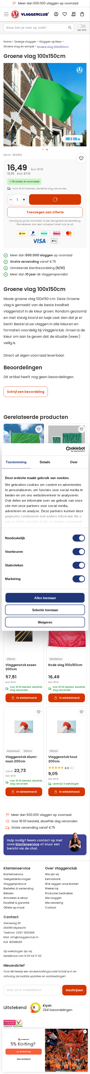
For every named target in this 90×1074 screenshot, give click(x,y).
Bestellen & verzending (18, 888)
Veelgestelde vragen (17, 879)
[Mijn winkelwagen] (82, 14)
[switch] (79, 551)
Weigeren (45, 622)
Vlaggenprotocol (14, 884)
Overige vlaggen (25, 41)
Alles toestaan (45, 598)
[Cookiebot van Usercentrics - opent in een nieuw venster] (66, 449)
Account (56, 14)
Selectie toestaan (45, 610)
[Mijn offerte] (73, 14)
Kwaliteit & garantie (16, 903)
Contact (50, 907)
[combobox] (38, 27)
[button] (43, 149)
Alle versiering (54, 903)
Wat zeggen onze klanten (62, 884)
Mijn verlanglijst (64, 14)
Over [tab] (74, 462)
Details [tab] (45, 462)
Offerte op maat (13, 907)
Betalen (8, 893)
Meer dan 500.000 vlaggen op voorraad (41, 815)
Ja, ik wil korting (23, 1051)
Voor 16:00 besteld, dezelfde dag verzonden (44, 821)
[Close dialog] (85, 1032)
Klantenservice (13, 874)
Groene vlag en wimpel (18, 46)
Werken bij (51, 888)
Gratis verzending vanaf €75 (48, 3)
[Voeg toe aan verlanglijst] (81, 158)
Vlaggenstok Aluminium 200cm (21, 759)
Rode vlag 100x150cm (65, 665)
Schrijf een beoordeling (25, 392)
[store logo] (30, 14)
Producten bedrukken (59, 893)
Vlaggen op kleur (50, 41)
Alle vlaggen (53, 898)
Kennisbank (53, 879)
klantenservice (27, 844)
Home (7, 41)
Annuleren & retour (15, 898)
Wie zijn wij (52, 874)
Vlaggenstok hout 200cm (62, 759)
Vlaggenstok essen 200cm (20, 667)
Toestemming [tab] (16, 462)
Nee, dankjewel (23, 1059)
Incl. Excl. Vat (82, 26)
